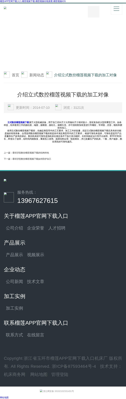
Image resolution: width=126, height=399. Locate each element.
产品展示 (14, 254)
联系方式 (14, 334)
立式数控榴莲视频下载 (18, 122)
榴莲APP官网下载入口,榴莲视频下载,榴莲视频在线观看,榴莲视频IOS (33, 1)
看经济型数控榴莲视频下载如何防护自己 (31, 159)
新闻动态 (36, 75)
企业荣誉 (35, 227)
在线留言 (35, 334)
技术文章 (35, 281)
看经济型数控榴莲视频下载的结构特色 (30, 153)
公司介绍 (14, 227)
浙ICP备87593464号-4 (74, 366)
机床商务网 (14, 374)
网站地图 (38, 374)
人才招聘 (56, 227)
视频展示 (35, 254)
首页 (15, 75)
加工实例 (14, 308)
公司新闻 (14, 281)
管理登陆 (59, 374)
